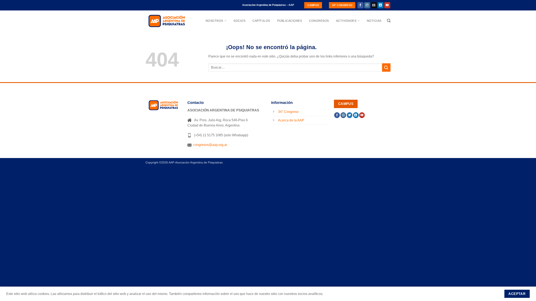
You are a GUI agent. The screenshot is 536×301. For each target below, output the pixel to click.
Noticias (374, 20)
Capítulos (261, 20)
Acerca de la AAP (291, 120)
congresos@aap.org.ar (209, 145)
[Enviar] (386, 67)
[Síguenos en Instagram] (367, 5)
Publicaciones (289, 20)
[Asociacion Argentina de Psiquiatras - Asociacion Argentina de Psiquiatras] (166, 20)
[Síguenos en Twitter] (349, 115)
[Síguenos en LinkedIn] (381, 5)
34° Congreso (288, 112)
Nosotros (214, 20)
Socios (239, 20)
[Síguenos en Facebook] (360, 5)
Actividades (346, 20)
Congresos (319, 20)
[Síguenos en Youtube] (387, 5)
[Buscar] (388, 21)
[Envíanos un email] (374, 5)
